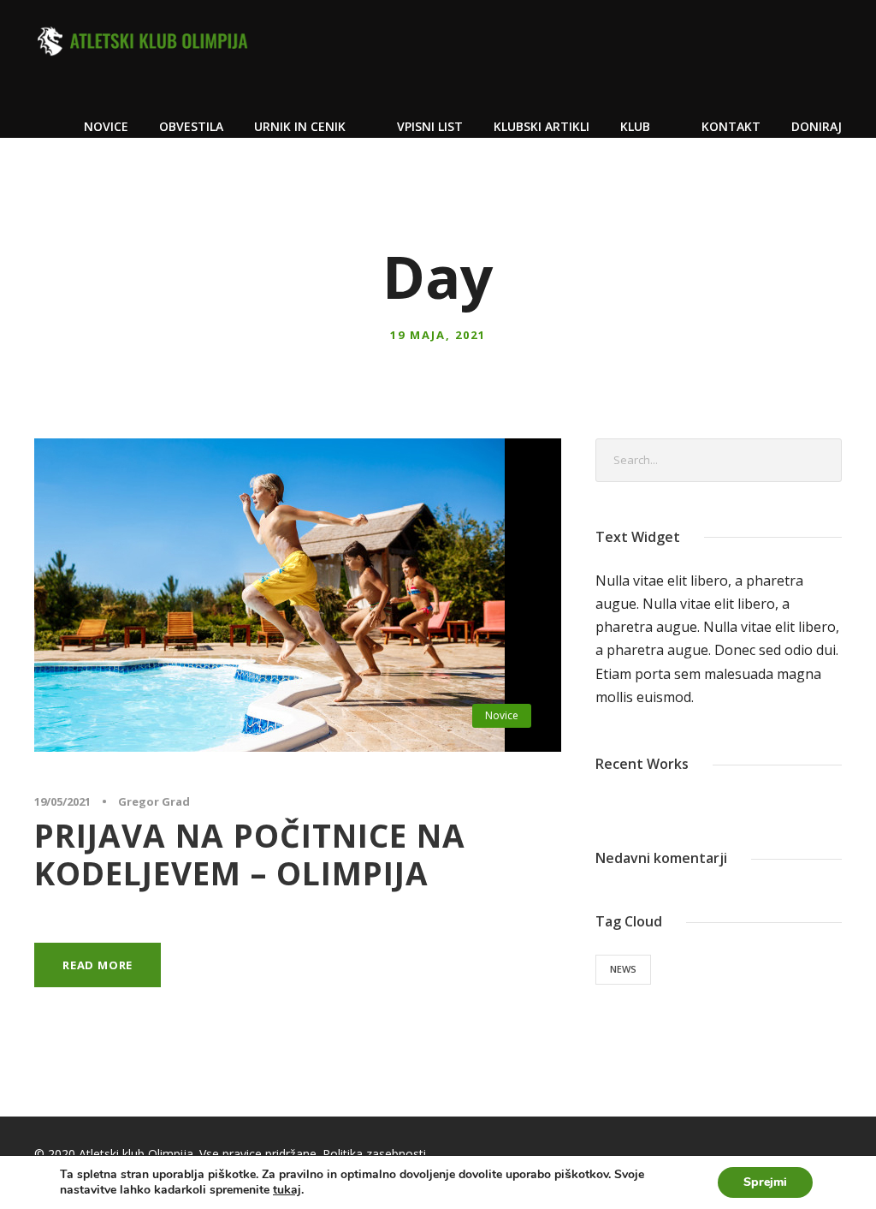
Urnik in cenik (300, 126)
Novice (106, 126)
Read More (97, 965)
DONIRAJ (816, 126)
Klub (635, 126)
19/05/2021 (62, 801)
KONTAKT (731, 126)
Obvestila (191, 126)
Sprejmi (765, 1182)
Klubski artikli (541, 126)
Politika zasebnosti (374, 1154)
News (623, 968)
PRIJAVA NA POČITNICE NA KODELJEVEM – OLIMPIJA (249, 854)
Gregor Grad (154, 801)
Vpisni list (430, 126)
